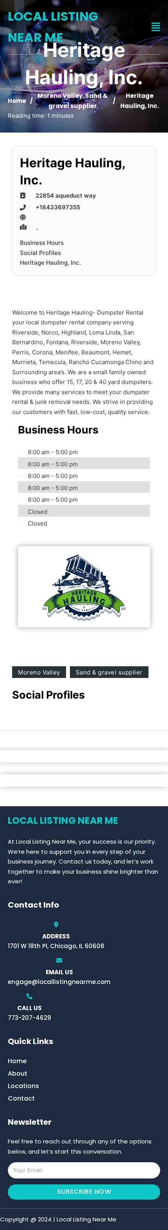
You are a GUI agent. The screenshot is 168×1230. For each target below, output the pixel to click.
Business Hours (42, 242)
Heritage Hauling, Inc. (50, 262)
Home (17, 101)
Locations (23, 1085)
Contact (21, 1098)
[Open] (156, 27)
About (17, 1073)
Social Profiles (40, 253)
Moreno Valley (60, 96)
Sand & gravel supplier (109, 672)
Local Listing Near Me (53, 26)
